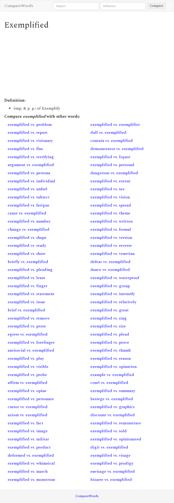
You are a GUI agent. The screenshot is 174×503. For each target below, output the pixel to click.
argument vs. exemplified (31, 165)
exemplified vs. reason (110, 358)
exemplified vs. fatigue (28, 205)
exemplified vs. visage (110, 455)
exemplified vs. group (110, 286)
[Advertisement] (87, 63)
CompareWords (19, 6)
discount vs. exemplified (112, 415)
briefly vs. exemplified (28, 262)
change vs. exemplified (28, 229)
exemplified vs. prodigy (111, 463)
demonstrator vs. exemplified (117, 149)
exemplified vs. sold (108, 431)
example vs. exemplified (112, 375)
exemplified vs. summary (112, 391)
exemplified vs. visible (28, 367)
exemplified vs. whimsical (31, 463)
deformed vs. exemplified (31, 455)
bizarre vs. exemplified (111, 480)
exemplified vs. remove (29, 318)
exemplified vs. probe (27, 375)
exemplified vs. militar (28, 439)
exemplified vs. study (27, 245)
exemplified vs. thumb (110, 350)
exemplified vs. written (111, 221)
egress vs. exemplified (28, 334)
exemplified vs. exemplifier (115, 125)
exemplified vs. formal (110, 229)
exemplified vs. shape (27, 238)
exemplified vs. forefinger (31, 342)
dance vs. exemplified (110, 270)
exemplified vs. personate (31, 399)
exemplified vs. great (109, 310)
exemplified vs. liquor (110, 157)
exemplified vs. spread (110, 205)
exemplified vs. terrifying (31, 157)
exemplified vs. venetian (112, 254)
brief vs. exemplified (26, 310)
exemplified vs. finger (27, 286)
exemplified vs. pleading (30, 270)
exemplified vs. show (27, 254)
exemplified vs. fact (25, 423)
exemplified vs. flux (25, 149)
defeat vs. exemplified (110, 262)
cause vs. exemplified (27, 213)
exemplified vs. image (28, 431)
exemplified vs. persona (29, 173)
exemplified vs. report (28, 132)
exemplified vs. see (107, 189)
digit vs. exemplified (109, 447)
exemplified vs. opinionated (115, 439)
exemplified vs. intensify (112, 294)
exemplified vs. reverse (111, 245)
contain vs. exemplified (111, 141)
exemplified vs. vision (110, 197)
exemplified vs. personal (112, 165)
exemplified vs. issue (26, 302)
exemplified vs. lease (26, 278)
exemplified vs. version (111, 238)
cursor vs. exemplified (28, 407)
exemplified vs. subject (29, 197)
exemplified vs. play (26, 358)
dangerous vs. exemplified (114, 173)
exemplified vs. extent (110, 181)
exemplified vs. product (29, 447)
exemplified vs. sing (108, 318)
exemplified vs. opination (113, 367)
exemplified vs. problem (30, 125)
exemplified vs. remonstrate (115, 423)
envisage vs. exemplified (112, 471)
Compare (156, 5)
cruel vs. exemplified (109, 383)
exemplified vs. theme (110, 213)
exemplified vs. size (108, 326)
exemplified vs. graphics (112, 407)
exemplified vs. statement (31, 294)
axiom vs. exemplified (27, 415)
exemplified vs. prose (27, 326)
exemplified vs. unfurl (27, 189)
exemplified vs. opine (27, 391)
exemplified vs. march (28, 471)
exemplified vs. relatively (113, 302)
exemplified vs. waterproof (114, 278)
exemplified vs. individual (31, 181)
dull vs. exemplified (108, 132)
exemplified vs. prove (109, 342)
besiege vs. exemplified (111, 399)
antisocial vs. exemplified (31, 350)
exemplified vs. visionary (30, 141)
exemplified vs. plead (109, 334)
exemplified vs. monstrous (31, 480)
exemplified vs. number (29, 221)
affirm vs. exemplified (27, 383)
